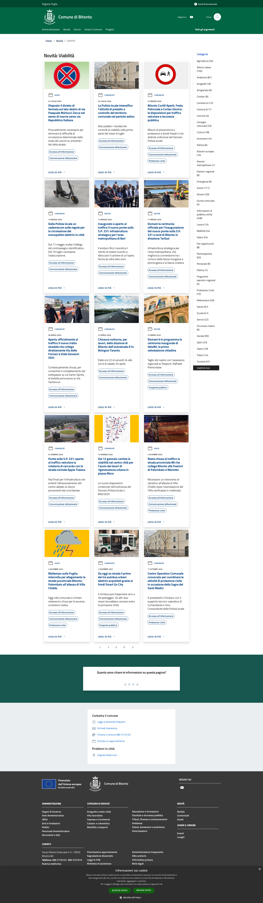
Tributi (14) (202, 355)
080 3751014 (75, 860)
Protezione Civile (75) (205, 292)
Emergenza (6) (204, 181)
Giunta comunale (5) (205, 202)
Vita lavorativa (94, 815)
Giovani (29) (203, 194)
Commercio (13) (205, 103)
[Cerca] (217, 17)
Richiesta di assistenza (99, 863)
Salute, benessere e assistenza (148, 827)
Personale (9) (203, 264)
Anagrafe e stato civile (99, 811)
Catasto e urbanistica (98, 823)
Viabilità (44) (203, 368)
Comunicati (109, 95)
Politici (45, 827)
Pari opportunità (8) (205, 245)
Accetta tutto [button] (119, 890)
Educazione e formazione (145, 811)
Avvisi (57, 95)
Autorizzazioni (139, 831)
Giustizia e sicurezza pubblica (147, 815)
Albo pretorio (139, 856)
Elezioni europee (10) (205, 153)
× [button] (259, 869)
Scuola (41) (202, 313)
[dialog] (131, 884)
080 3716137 (59, 860)
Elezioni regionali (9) (205, 173)
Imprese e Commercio (98, 819)
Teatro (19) (202, 349)
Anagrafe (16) (204, 84)
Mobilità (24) (203, 231)
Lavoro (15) (202, 224)
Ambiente (137, 823)
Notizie (107, 213)
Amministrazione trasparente (147, 852)
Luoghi (180, 837)
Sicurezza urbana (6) (206, 327)
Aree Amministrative (53, 815)
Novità (59, 40)
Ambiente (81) (204, 77)
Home (49, 40)
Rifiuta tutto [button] (144, 890)
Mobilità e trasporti (97, 827)
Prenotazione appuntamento (102, 852)
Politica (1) (202, 270)
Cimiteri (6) (202, 96)
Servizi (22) (202, 319)
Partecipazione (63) (204, 255)
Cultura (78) (203, 132)
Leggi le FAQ (93, 860)
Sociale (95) (203, 336)
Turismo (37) (203, 361)
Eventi (180, 833)
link (160, 884)
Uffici (45, 819)
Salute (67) (202, 307)
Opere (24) (202, 237)
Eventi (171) (203, 188)
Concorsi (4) (203, 116)
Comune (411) (204, 109)
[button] (131, 897)
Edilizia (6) (202, 145)
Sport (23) (202, 342)
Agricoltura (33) (205, 61)
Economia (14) (204, 138)
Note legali (138, 863)
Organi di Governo (51, 811)
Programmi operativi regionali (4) (206, 280)
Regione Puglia (49, 4)
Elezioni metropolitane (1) (206, 163)
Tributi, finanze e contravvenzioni (149, 819)
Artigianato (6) (204, 90)
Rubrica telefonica (51, 864)
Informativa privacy (142, 860)
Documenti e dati (51, 835)
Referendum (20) (205, 300)
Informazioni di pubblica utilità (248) (204, 214)
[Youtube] (190, 16)
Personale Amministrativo (56, 831)
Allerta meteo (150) (204, 69)
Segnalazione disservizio (100, 856)
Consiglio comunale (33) (204, 124)
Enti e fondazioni (51, 823)
